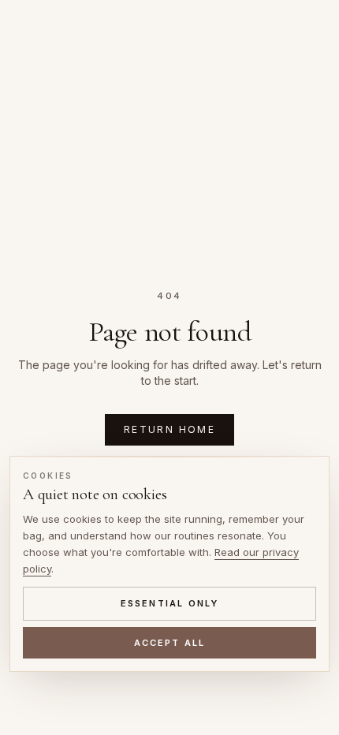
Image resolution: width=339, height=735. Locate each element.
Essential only (170, 603)
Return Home (169, 429)
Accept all (170, 642)
